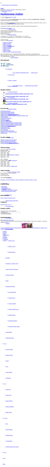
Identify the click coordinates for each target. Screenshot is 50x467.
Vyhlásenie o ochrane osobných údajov (9, 190)
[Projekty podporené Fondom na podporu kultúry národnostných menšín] (11, 125)
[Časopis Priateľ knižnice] (6, 118)
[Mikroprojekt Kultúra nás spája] (7, 126)
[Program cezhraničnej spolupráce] (7, 204)
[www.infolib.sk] (4, 129)
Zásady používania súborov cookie (8, 191)
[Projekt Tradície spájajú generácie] (9, 139)
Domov (8, 9)
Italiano (4, 234)
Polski (4, 235)
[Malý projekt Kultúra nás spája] (7, 113)
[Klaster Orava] (4, 132)
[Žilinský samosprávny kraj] (7, 68)
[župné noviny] (4, 133)
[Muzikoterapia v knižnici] (6, 10)
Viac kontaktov (4, 187)
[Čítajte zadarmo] (4, 116)
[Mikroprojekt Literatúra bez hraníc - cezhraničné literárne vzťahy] (14, 115)
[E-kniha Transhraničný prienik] (7, 130)
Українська (5, 239)
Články (2, 8)
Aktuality (13, 9)
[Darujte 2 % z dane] (5, 119)
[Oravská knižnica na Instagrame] (14, 179)
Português (5, 237)
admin (15, 17)
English (4, 240)
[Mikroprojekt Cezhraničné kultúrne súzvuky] (10, 114)
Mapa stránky (4, 186)
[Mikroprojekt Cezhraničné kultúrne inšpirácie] (8, 112)
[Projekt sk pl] (2, 204)
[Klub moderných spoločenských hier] (9, 143)
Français (5, 232)
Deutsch (5, 231)
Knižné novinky (34, 72)
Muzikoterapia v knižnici (12, 14)
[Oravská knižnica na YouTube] (23, 179)
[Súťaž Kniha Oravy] (5, 127)
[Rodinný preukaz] (5, 120)
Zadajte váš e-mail (4, 212)
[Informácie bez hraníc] (5, 128)
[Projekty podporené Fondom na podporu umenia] (11, 122)
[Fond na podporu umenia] (6, 121)
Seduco (7, 222)
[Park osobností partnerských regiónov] (9, 142)
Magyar (4, 233)
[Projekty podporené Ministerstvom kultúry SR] (11, 123)
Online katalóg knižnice (6, 188)
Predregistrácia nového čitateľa (31, 85)
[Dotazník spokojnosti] (5, 110)
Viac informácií (9, 69)
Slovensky (5, 238)
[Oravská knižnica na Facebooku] (5, 179)
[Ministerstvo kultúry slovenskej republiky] (7, 220)
